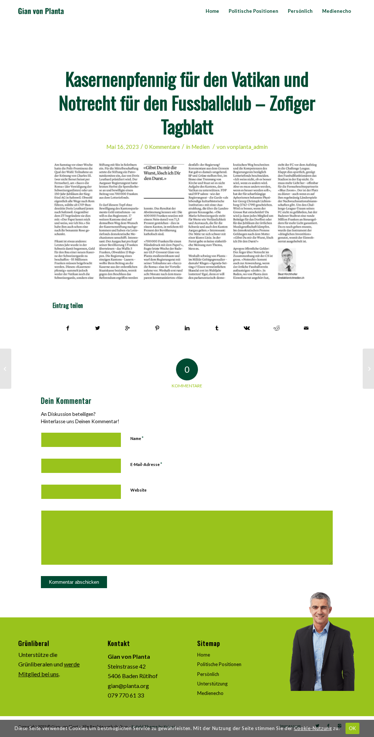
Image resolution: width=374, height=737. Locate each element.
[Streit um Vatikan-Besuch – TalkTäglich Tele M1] (5, 369)
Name (137, 438)
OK (352, 728)
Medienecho (210, 693)
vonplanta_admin (247, 146)
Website (138, 490)
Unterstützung (212, 684)
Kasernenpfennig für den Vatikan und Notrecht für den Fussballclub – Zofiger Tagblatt (187, 102)
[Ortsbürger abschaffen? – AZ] (368, 369)
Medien (200, 146)
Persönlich (208, 674)
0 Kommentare (162, 146)
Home (203, 655)
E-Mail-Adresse (146, 464)
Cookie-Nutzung (313, 728)
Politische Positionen (219, 664)
